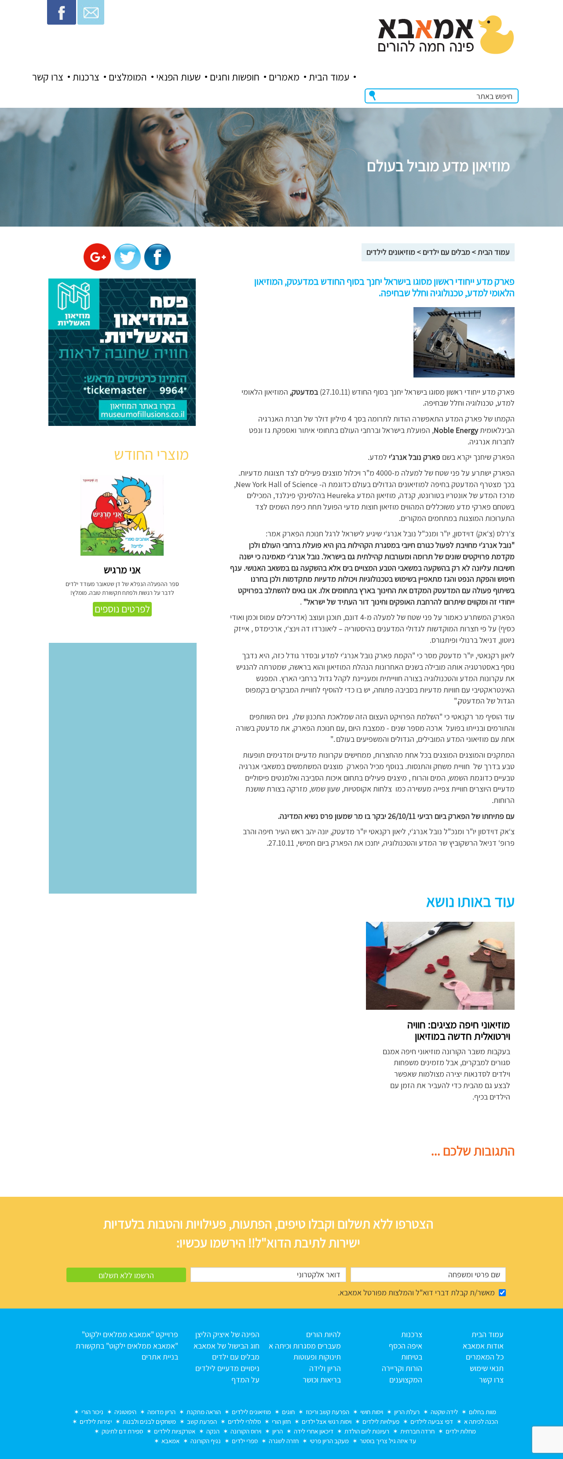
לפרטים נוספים (122, 609)
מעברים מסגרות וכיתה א (305, 1346)
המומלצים (128, 77)
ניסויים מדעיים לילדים (227, 1368)
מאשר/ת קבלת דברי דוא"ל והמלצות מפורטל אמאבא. (416, 1292)
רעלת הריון (407, 1412)
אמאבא (170, 1441)
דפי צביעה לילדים (431, 1421)
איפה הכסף (405, 1346)
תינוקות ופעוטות (317, 1357)
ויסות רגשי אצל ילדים (326, 1421)
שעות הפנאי (178, 77)
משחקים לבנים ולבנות (149, 1421)
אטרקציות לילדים (174, 1431)
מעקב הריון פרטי (329, 1441)
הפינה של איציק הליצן (227, 1334)
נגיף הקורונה (205, 1441)
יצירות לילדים (96, 1421)
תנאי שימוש (487, 1368)
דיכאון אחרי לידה (313, 1431)
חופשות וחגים (235, 77)
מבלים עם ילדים (446, 252)
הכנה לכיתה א (481, 1421)
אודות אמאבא (483, 1346)
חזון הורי (281, 1421)
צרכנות (86, 77)
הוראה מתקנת (203, 1412)
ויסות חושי (371, 1412)
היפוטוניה (125, 1412)
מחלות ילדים (461, 1431)
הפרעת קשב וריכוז (327, 1412)
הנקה (212, 1431)
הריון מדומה (161, 1412)
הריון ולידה (325, 1368)
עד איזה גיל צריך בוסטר (388, 1441)
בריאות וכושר (322, 1380)
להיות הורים (323, 1334)
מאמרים (284, 77)
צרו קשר (47, 77)
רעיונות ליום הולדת (366, 1431)
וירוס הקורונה (245, 1431)
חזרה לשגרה (284, 1441)
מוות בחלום (482, 1412)
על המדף (245, 1380)
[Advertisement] (278, 983)
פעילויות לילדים (380, 1421)
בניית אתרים (160, 1357)
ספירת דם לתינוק (122, 1431)
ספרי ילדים (245, 1441)
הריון (277, 1431)
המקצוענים (405, 1380)
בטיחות (411, 1357)
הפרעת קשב (202, 1421)
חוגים (288, 1412)
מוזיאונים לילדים (390, 252)
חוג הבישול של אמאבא (227, 1346)
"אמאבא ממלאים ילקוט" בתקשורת (127, 1346)
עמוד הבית (329, 77)
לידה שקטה (444, 1412)
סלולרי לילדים (244, 1421)
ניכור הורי (92, 1412)
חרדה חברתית (417, 1431)
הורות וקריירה (402, 1368)
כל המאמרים (485, 1357)
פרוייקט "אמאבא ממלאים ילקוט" (130, 1334)
